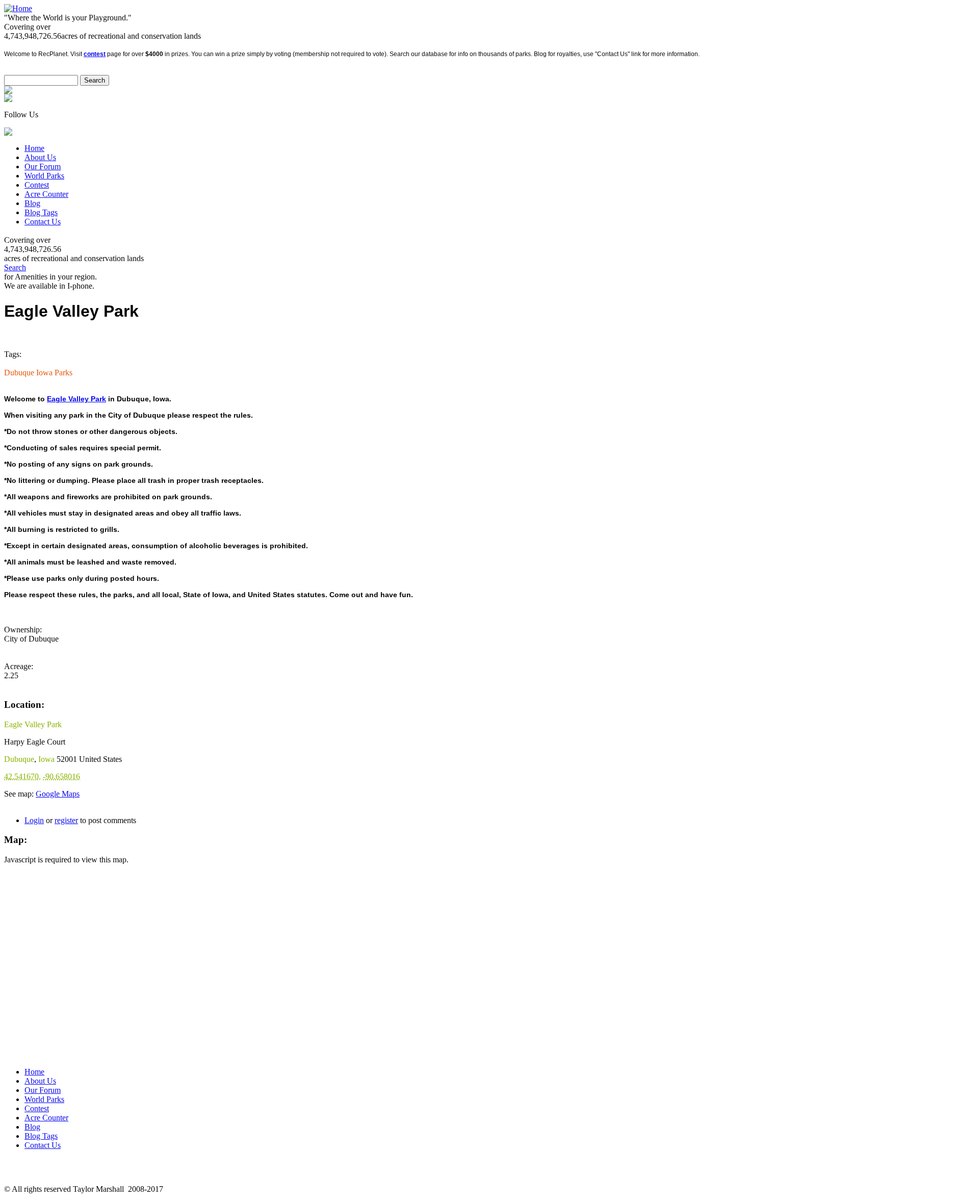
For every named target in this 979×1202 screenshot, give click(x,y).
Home (34, 148)
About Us (40, 157)
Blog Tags (41, 212)
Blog (32, 203)
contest (95, 54)
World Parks (44, 175)
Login (34, 820)
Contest (36, 185)
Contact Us (42, 221)
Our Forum (42, 166)
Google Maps (58, 793)
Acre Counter (46, 194)
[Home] (18, 8)
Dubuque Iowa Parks (38, 372)
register (66, 820)
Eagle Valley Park (76, 399)
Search (15, 267)
